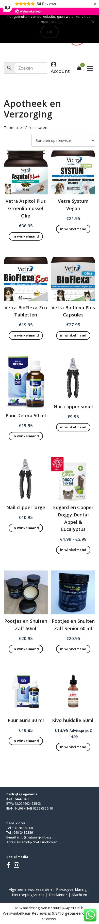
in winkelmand (73, 549)
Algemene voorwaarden (31, 889)
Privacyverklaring (72, 889)
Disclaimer (58, 894)
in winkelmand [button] (25, 236)
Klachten (79, 894)
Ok (49, 31)
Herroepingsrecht (28, 894)
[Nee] (92, 21)
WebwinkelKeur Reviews (25, 913)
